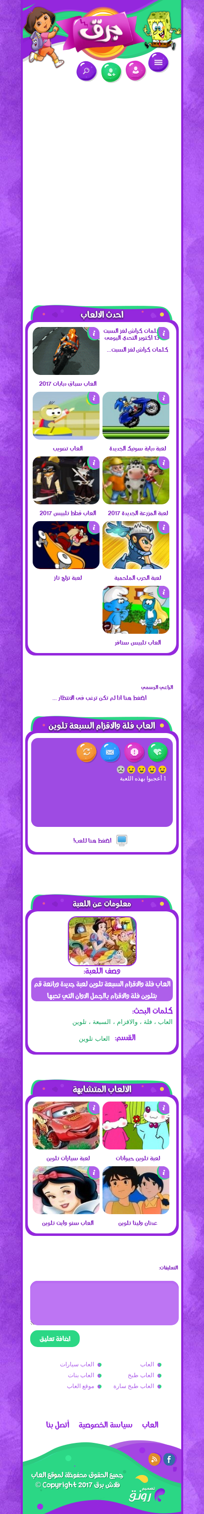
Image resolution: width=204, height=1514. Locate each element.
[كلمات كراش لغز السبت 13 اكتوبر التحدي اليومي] (135, 337)
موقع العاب (80, 1386)
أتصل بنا (57, 1424)
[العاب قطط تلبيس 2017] (66, 502)
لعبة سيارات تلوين (68, 1158)
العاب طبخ (141, 1375)
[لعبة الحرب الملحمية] (135, 567)
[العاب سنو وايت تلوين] (66, 1212)
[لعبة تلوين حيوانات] (135, 1147)
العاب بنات (81, 1375)
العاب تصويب (68, 448)
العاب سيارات (77, 1364)
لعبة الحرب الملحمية (137, 577)
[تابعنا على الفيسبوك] (170, 1459)
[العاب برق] (102, 30)
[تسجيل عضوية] (111, 72)
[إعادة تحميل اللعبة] (87, 752)
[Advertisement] (102, 188)
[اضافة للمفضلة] (158, 752)
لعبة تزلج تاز (68, 577)
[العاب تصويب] (66, 437)
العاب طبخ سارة (133, 1386)
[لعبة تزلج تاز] (66, 567)
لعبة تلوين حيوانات (138, 1158)
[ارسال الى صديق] (110, 752)
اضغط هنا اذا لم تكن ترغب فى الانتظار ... (99, 697)
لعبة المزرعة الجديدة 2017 (138, 513)
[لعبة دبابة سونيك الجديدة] (135, 437)
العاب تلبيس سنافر (138, 642)
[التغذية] (155, 1459)
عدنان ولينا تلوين (137, 1222)
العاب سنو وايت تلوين (68, 1222)
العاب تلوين (94, 1038)
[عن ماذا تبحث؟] (87, 71)
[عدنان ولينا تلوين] (135, 1212)
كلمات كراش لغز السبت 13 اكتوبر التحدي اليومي (137, 349)
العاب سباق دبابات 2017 (68, 383)
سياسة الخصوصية (106, 1424)
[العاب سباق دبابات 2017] (66, 372)
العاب (147, 1364)
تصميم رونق (147, 1494)
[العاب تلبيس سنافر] (135, 631)
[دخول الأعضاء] (136, 71)
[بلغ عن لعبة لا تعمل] (134, 752)
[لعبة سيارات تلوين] (66, 1147)
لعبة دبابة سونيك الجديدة (137, 448)
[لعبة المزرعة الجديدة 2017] (135, 502)
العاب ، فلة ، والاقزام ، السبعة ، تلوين (122, 1021)
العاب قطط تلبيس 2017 (68, 513)
